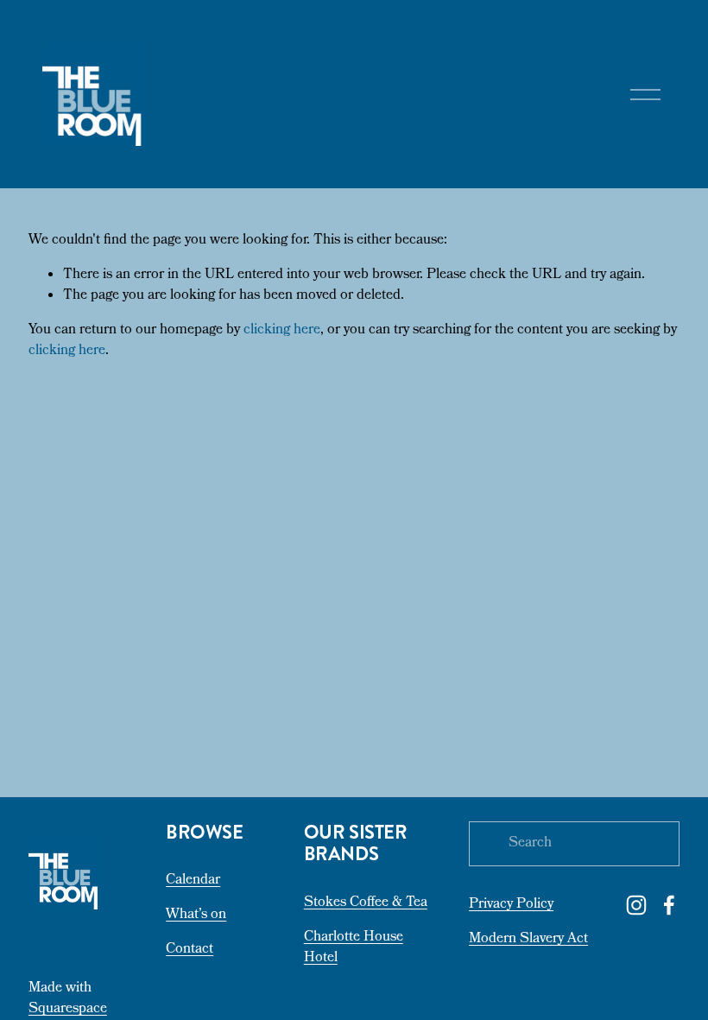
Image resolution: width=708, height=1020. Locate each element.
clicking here (281, 331)
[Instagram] (636, 905)
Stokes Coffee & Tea (365, 903)
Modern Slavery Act (528, 939)
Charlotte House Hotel (353, 948)
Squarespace (67, 1009)
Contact (189, 950)
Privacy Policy (511, 905)
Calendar (193, 881)
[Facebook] (669, 905)
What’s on (196, 915)
